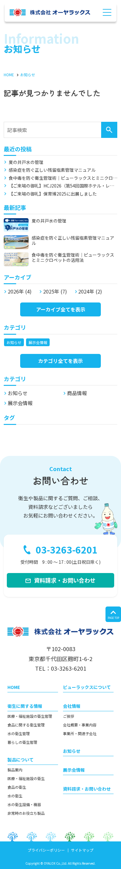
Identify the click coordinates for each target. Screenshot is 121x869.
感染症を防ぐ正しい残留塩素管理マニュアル (52, 170)
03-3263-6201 (67, 549)
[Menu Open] (107, 12)
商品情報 (77, 393)
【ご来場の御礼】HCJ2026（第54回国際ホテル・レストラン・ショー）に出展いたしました (61, 186)
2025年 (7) (55, 291)
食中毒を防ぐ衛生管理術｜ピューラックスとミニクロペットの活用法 (61, 178)
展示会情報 (38, 342)
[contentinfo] (60, 740)
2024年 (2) (90, 291)
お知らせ (14, 342)
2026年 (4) (20, 291)
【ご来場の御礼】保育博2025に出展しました (53, 194)
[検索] (109, 130)
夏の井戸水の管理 (26, 162)
